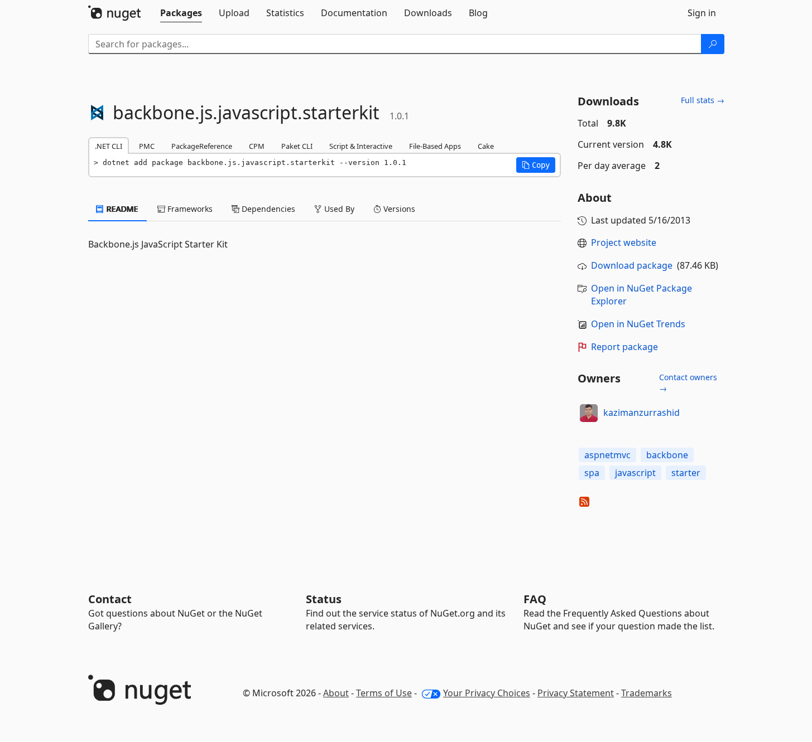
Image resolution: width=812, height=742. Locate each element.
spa (591, 473)
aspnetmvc (607, 455)
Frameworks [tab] (189, 208)
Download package (631, 265)
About (336, 693)
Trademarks (646, 693)
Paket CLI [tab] (297, 146)
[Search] (712, 44)
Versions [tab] (398, 208)
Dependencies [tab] (267, 208)
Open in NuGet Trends (638, 324)
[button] (535, 165)
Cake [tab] (486, 146)
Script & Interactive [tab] (360, 146)
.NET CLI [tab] (108, 146)
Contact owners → (688, 383)
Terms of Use (384, 693)
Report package (624, 347)
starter (685, 473)
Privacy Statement (575, 693)
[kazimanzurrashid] (589, 413)
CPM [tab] (257, 146)
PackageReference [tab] (201, 146)
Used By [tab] (338, 208)
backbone (667, 455)
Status (324, 599)
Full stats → (702, 100)
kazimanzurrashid (641, 412)
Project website (623, 242)
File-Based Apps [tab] (435, 146)
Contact (110, 599)
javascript (635, 473)
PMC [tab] (147, 146)
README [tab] (121, 208)
